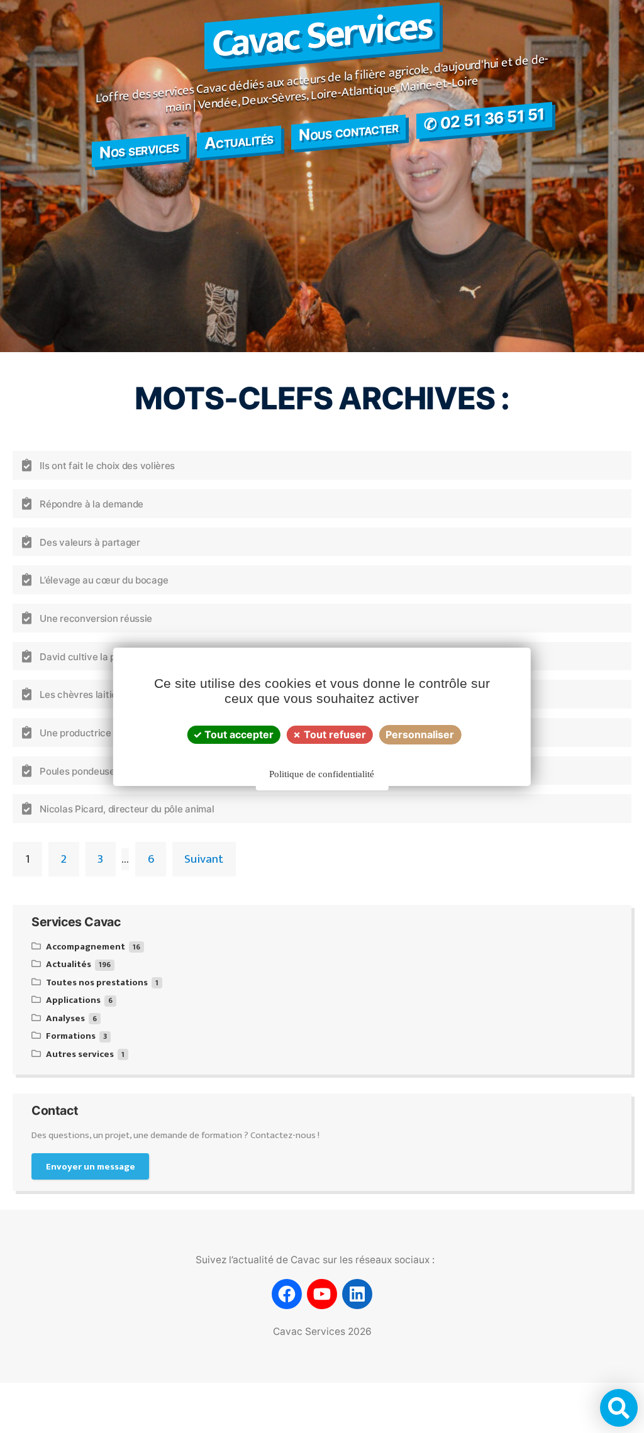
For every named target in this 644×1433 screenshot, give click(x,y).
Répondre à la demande (91, 504)
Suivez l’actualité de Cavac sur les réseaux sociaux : (315, 1260)
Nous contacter (348, 131)
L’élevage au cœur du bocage (104, 580)
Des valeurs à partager (90, 542)
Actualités (239, 140)
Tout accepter (238, 734)
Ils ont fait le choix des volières (107, 466)
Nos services (139, 149)
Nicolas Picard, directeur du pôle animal (127, 809)
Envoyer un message (90, 1167)
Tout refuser (333, 734)
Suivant (203, 859)
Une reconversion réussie (96, 618)
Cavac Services (322, 36)
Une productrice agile (87, 733)
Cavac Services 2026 (322, 1331)
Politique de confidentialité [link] (321, 774)
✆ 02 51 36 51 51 (484, 119)
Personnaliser (420, 734)
